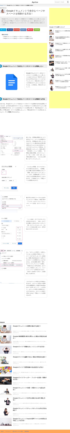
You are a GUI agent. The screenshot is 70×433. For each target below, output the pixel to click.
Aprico (35, 2)
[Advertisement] (23, 52)
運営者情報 (27, 431)
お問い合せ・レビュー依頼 (18, 431)
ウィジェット (8, 431)
